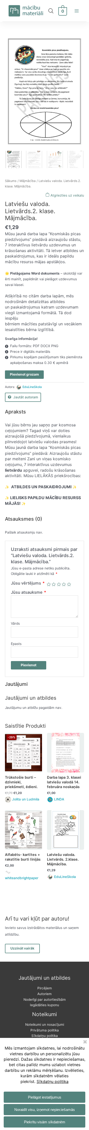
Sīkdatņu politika (44, 1036)
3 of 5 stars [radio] (59, 584)
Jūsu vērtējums (28, 583)
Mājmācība (28, 181)
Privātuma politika (44, 1030)
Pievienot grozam (24, 374)
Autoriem (44, 994)
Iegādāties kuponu (44, 1005)
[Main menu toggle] (77, 11)
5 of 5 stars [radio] (69, 584)
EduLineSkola (32, 387)
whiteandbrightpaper (21, 878)
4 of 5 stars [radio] (64, 584)
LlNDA (59, 799)
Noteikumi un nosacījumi (44, 1025)
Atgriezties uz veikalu (66, 195)
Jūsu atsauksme (28, 592)
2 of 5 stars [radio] (54, 584)
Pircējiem (44, 988)
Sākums (11, 181)
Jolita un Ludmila (25, 799)
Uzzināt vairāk (22, 948)
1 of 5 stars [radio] (49, 584)
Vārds (15, 623)
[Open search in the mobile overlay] (50, 10)
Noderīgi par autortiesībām (44, 1000)
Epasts (16, 644)
